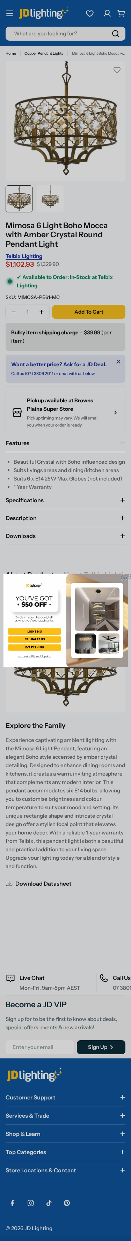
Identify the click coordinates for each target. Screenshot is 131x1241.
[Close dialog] (123, 577)
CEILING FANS (34, 639)
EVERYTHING (34, 647)
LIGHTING (34, 631)
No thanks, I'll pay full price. (34, 656)
